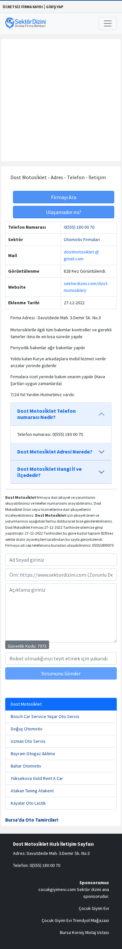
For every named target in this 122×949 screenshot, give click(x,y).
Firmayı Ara (63, 197)
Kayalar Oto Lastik (28, 803)
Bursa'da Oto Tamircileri (31, 820)
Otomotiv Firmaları (82, 239)
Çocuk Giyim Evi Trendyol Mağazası (75, 920)
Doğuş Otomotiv (27, 729)
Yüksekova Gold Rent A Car (37, 778)
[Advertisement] (61, 100)
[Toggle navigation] (108, 23)
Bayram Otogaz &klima (33, 753)
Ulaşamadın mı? (63, 212)
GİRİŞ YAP (54, 6)
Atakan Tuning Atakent (32, 791)
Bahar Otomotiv (26, 766)
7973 (42, 646)
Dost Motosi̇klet (26, 704)
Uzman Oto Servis (28, 741)
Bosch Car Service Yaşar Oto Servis (45, 716)
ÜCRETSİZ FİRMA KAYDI (23, 6)
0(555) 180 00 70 (79, 227)
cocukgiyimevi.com (57, 889)
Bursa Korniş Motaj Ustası (84, 932)
